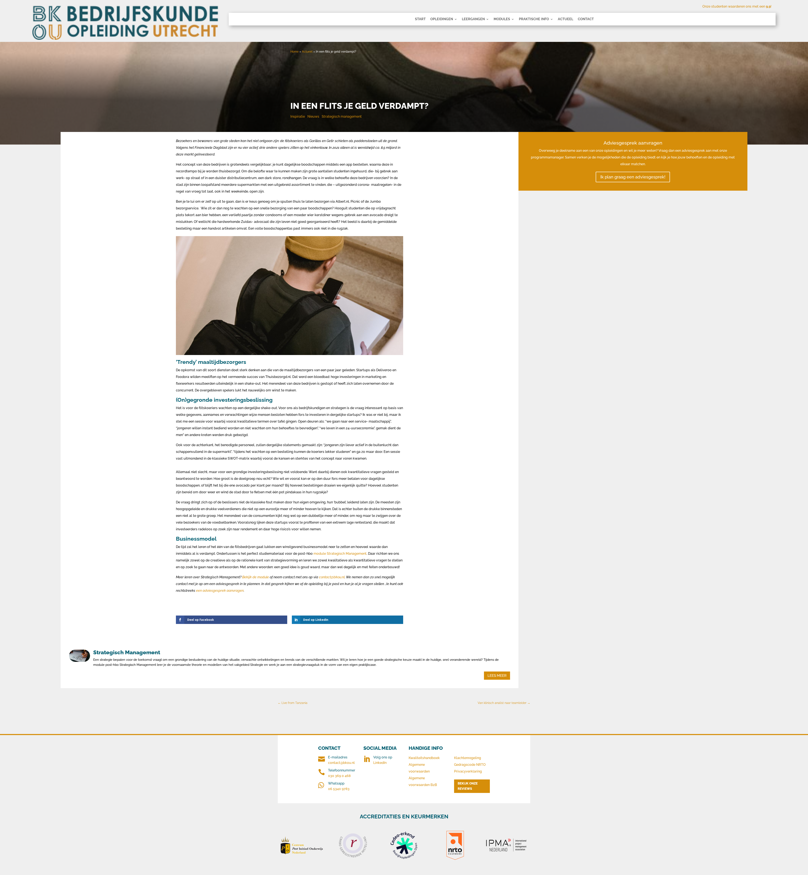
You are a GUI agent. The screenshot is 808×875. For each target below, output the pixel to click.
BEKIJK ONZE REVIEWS (468, 786)
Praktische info (534, 19)
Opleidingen (441, 19)
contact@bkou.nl (332, 577)
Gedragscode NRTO (470, 765)
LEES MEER (497, 675)
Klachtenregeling (467, 758)
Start (420, 19)
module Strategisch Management (340, 554)
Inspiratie (297, 116)
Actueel (565, 19)
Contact (586, 19)
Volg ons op (382, 757)
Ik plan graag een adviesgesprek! (632, 177)
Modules (502, 19)
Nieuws (313, 116)
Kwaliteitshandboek (424, 758)
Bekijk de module (256, 577)
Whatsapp (336, 783)
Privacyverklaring (468, 771)
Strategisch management (342, 116)
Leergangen (473, 19)
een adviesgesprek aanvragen (220, 591)
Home (294, 51)
